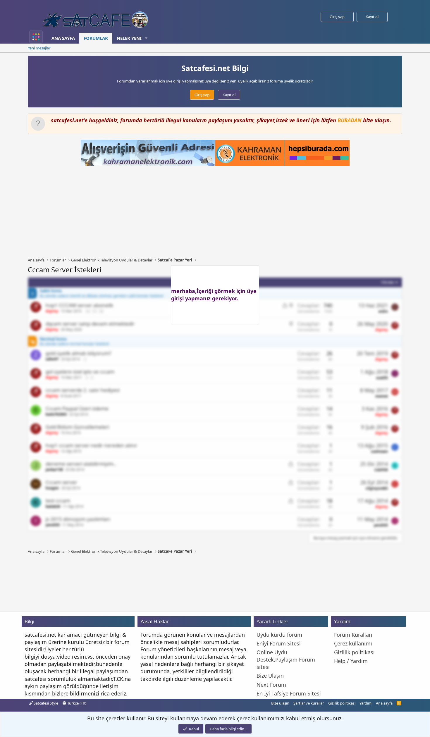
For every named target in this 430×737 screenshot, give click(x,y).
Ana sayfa (63, 38)
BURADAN (350, 120)
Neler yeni (129, 38)
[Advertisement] (215, 212)
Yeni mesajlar (39, 48)
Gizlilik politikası (341, 703)
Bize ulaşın (280, 703)
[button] (146, 38)
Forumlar (96, 38)
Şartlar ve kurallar (308, 703)
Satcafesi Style (45, 703)
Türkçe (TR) (76, 703)
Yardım (365, 703)
